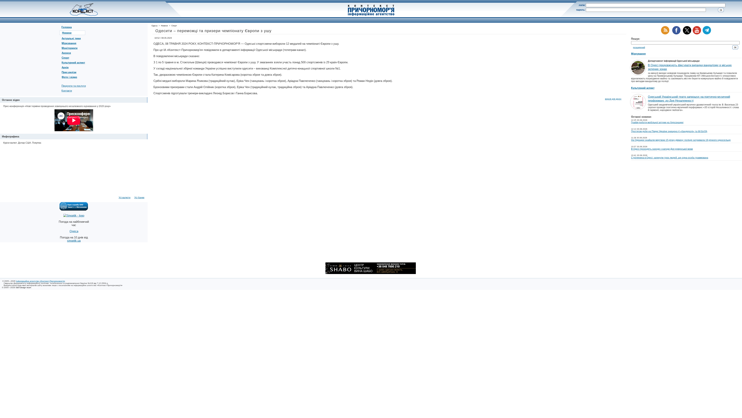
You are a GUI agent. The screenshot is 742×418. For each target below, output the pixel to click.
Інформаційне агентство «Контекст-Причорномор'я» (40, 281)
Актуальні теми (71, 38)
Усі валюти (124, 197)
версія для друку (613, 99)
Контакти (66, 90)
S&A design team (23, 287)
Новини (66, 32)
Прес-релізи (69, 72)
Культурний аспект (73, 62)
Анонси (66, 52)
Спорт (65, 57)
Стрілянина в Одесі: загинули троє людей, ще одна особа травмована (669, 157)
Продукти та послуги (73, 85)
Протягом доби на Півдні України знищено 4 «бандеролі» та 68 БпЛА (669, 131)
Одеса (154, 26)
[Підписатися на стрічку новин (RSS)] (665, 33)
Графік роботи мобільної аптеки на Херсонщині (657, 122)
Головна (66, 27)
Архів (65, 67)
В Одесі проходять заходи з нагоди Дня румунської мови (662, 149)
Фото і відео (69, 77)
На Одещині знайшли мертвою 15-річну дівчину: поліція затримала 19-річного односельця (681, 140)
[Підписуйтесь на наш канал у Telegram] (706, 33)
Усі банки (139, 197)
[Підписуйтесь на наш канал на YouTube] (696, 33)
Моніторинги (69, 48)
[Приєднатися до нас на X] (687, 33)
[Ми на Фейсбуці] (676, 33)
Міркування (69, 43)
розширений (639, 47)
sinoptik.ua (74, 240)
